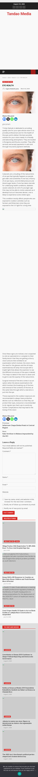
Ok (19, 773)
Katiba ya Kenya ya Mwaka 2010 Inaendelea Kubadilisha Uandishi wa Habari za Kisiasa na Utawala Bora (19, 674)
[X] (8, 119)
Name (5, 477)
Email (5, 485)
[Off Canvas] (3, 72)
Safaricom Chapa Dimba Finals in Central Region (18, 425)
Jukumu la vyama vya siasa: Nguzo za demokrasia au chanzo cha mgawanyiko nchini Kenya (19, 708)
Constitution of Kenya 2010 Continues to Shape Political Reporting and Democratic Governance (19, 641)
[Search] (28, 72)
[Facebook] (4, 119)
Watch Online (33, 72)
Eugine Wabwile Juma (12, 89)
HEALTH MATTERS (7, 82)
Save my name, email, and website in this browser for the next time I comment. (19, 500)
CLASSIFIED (7, 650)
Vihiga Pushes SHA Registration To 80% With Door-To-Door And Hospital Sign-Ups (19, 533)
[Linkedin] (15, 119)
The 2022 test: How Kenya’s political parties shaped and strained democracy (19, 741)
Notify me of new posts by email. (16, 508)
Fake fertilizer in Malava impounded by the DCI (17, 433)
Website (5, 492)
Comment (6, 451)
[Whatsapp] (12, 119)
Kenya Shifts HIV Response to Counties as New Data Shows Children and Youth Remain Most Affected (19, 564)
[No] (36, 771)
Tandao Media (19, 14)
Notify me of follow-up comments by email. (19, 505)
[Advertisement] (19, 52)
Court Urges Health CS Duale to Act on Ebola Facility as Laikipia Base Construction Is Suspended (19, 597)
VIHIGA (17, 541)
